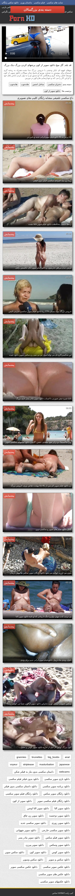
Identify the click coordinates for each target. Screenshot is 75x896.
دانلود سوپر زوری (61, 823)
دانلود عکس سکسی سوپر (24, 866)
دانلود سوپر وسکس (59, 845)
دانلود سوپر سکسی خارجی (56, 830)
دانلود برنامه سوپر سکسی (56, 786)
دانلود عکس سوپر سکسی (56, 866)
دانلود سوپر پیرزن (35, 845)
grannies (21, 757)
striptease (28, 764)
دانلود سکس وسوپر (33, 859)
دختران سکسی (54, 84)
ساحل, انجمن (38, 84)
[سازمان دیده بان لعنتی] (22, 18)
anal (67, 757)
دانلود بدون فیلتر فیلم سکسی (24, 779)
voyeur (13, 764)
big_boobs (53, 757)
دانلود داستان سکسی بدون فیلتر (20, 786)
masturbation (46, 764)
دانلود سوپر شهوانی (26, 830)
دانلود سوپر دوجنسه (59, 815)
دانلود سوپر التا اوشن (38, 808)
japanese (64, 764)
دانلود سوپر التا (62, 808)
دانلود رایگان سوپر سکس (56, 793)
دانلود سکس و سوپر (59, 859)
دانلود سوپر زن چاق (33, 815)
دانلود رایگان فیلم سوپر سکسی (22, 793)
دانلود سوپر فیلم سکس (58, 837)
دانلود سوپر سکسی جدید (33, 823)
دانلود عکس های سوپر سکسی (54, 874)
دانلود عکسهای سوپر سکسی (55, 881)
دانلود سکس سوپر (14, 852)
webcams (64, 771)
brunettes (37, 757)
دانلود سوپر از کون (52, 91)
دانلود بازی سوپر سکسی (57, 779)
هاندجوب (25, 84)
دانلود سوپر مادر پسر (29, 837)
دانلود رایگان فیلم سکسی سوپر (53, 801)
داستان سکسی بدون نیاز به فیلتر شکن (34, 771)
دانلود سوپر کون (38, 852)
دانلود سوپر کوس (61, 852)
